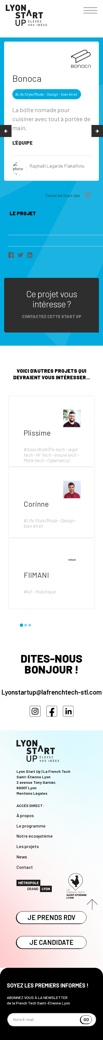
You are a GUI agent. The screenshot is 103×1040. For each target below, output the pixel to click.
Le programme (31, 825)
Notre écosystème (34, 835)
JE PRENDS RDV (51, 917)
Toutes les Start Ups (63, 195)
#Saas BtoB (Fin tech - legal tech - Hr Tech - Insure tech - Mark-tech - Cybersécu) (51, 455)
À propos (25, 815)
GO (86, 1019)
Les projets (27, 846)
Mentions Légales (31, 793)
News (21, 856)
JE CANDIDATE (51, 942)
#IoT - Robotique (40, 591)
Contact (24, 867)
